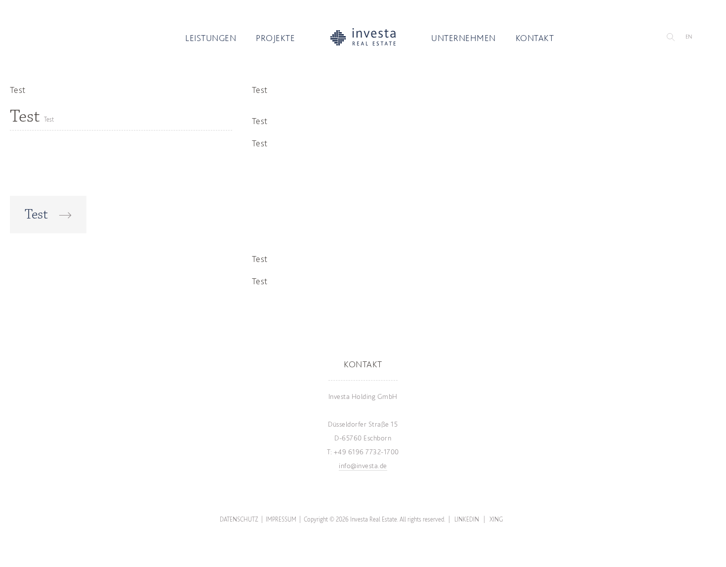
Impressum (281, 519)
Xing (496, 519)
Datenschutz (239, 519)
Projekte (275, 38)
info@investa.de (363, 465)
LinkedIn (466, 519)
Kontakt (535, 38)
